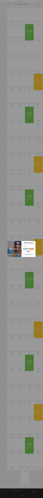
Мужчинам (31, 248)
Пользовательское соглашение (28, 254)
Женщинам (25, 248)
